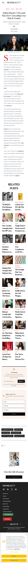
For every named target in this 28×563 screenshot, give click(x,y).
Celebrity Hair (20, 309)
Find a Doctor (6, 498)
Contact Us (5, 493)
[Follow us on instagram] (12, 489)
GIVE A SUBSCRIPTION (14, 477)
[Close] (26, 534)
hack (5, 88)
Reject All (14, 556)
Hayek (6, 129)
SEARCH (14, 414)
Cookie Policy (6, 509)
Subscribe (7, 519)
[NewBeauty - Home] (14, 2)
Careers (4, 496)
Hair (12, 9)
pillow (17, 175)
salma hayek (19, 436)
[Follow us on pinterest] (8, 489)
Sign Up (20, 381)
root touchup (7, 436)
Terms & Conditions (7, 511)
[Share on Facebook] (2, 445)
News (4, 288)
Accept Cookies (14, 560)
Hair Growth (19, 202)
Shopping (5, 352)
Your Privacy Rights (14, 552)
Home (7, 9)
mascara (8, 105)
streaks (6, 69)
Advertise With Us (7, 501)
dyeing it (21, 151)
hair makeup (16, 432)
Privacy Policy (6, 506)
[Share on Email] (4, 445)
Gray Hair (19, 9)
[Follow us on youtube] (16, 489)
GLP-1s (4, 265)
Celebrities (6, 309)
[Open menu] (3, 2)
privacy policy (13, 385)
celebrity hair (7, 429)
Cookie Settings (8, 514)
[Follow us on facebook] (4, 489)
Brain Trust (5, 503)
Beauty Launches (18, 266)
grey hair (18, 429)
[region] (14, 547)
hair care (6, 432)
